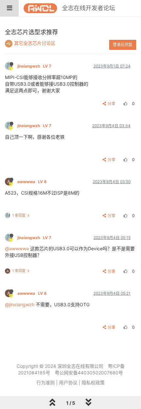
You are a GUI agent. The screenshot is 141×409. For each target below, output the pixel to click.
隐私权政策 (93, 382)
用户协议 (68, 382)
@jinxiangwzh (19, 304)
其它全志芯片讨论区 (34, 43)
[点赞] (125, 103)
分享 (111, 103)
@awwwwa (17, 248)
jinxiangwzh (34, 66)
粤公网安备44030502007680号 (89, 372)
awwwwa (32, 181)
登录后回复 (122, 44)
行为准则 (45, 382)
